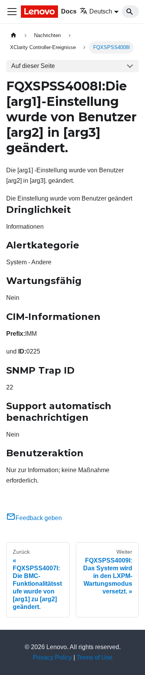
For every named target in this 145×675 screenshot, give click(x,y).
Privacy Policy (52, 657)
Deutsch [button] (100, 11)
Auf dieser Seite (33, 66)
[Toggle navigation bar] (12, 11)
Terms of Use (95, 657)
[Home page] (13, 35)
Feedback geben (38, 518)
